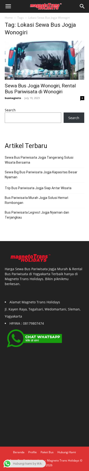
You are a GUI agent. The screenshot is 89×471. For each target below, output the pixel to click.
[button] (82, 6)
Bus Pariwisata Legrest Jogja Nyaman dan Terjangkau (37, 215)
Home (9, 18)
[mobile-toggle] (8, 6)
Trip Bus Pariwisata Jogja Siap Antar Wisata (38, 188)
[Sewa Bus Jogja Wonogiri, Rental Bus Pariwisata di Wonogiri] (44, 60)
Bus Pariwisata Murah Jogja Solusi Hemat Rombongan (36, 200)
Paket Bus (47, 452)
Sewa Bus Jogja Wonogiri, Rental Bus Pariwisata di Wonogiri (40, 88)
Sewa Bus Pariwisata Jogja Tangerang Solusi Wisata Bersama (39, 160)
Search (10, 110)
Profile (32, 452)
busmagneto (13, 98)
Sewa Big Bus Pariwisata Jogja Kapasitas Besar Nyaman (41, 174)
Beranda (18, 452)
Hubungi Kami (66, 452)
